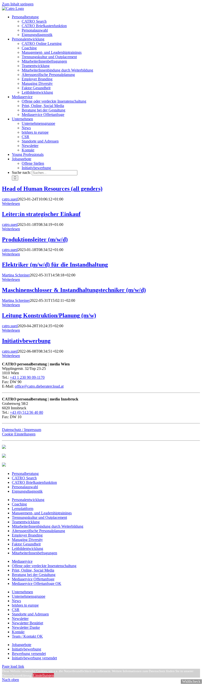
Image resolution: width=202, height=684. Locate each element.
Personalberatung (25, 473)
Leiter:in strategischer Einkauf (41, 214)
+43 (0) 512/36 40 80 (26, 412)
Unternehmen (22, 592)
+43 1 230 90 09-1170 (27, 377)
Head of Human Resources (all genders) (52, 188)
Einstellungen (43, 675)
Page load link (13, 666)
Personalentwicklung (28, 500)
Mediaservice (22, 561)
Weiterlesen (11, 203)
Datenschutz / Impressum (21, 430)
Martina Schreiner (16, 275)
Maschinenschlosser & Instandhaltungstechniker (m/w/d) (74, 290)
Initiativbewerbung (26, 341)
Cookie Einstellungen (18, 434)
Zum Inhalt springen (18, 4)
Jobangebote (21, 645)
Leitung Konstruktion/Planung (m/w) (49, 315)
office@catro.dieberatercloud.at (39, 386)
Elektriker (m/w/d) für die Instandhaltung (55, 264)
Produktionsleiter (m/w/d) (35, 239)
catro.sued (10, 199)
